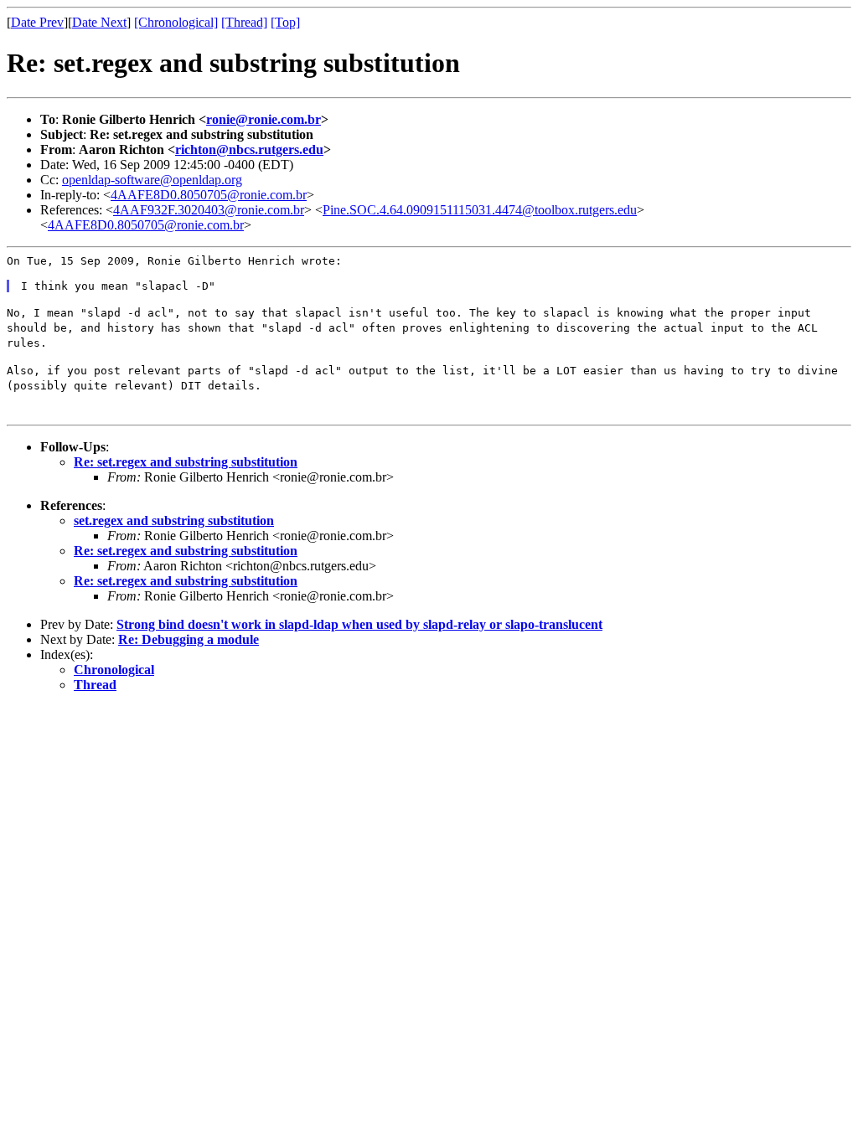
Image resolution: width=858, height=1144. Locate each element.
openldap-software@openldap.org (152, 180)
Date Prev (37, 22)
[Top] (285, 22)
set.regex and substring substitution (174, 520)
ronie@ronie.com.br (263, 119)
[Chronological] (176, 22)
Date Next (99, 22)
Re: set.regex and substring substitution (185, 462)
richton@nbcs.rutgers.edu (249, 149)
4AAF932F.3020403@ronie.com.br (208, 210)
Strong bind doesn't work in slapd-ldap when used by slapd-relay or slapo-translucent (359, 624)
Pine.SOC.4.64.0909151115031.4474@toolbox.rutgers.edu (480, 210)
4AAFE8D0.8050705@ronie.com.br (209, 195)
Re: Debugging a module (188, 639)
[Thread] (244, 22)
